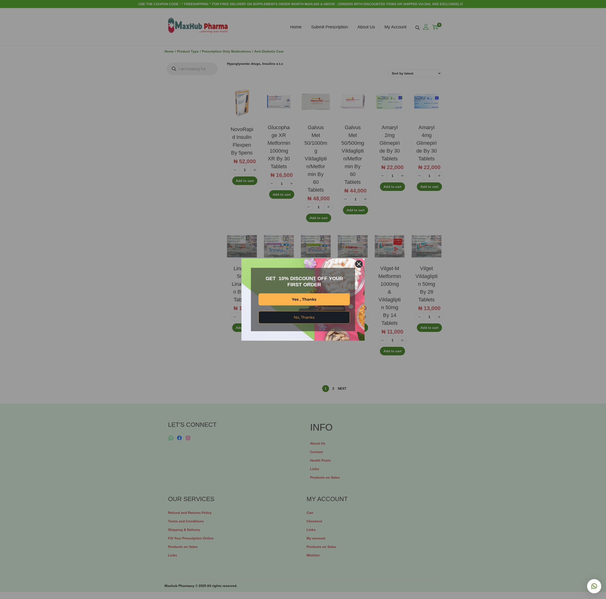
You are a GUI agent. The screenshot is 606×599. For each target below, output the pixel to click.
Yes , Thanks (304, 299)
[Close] (359, 264)
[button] (594, 586)
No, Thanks (304, 317)
